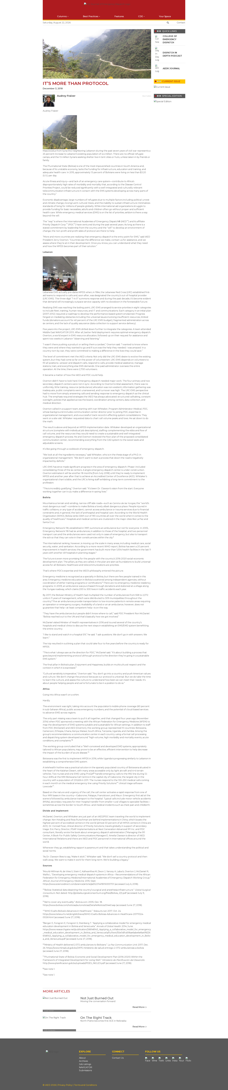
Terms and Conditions (85, 1085)
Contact (181, 22)
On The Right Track (96, 1018)
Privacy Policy (65, 1085)
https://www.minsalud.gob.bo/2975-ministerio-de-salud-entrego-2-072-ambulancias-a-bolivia (95, 948)
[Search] (168, 22)
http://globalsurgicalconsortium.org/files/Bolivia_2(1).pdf (97, 893)
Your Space (165, 16)
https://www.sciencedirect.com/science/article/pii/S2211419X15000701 (78, 884)
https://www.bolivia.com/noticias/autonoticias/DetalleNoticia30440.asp (79, 905)
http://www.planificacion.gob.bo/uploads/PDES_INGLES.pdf (74, 963)
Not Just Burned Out (96, 998)
